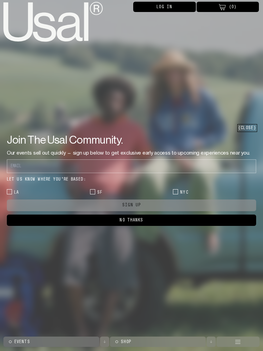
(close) (247, 127)
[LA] (9, 191)
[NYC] (175, 191)
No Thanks (131, 220)
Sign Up (131, 205)
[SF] (92, 191)
